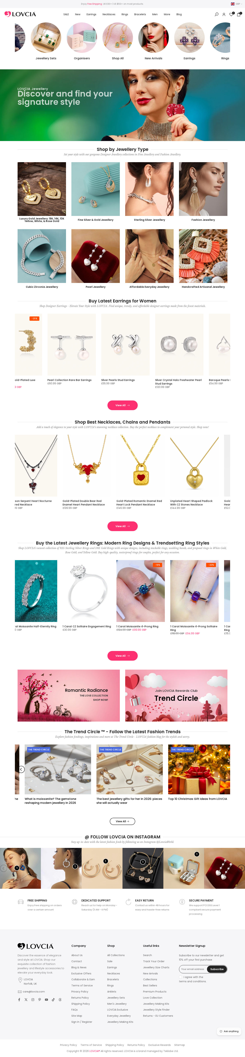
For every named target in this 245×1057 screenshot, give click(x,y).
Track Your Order (153, 961)
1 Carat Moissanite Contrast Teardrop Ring (217, 628)
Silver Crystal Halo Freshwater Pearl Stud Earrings (37, 381)
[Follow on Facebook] (19, 1000)
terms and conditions (192, 981)
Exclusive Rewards (160, 1045)
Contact (76, 961)
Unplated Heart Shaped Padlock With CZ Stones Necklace (58, 502)
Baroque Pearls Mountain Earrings (89, 380)
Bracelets (140, 14)
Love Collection (152, 997)
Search (147, 955)
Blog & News (78, 967)
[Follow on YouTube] (46, 1000)
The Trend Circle (32, 749)
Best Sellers (150, 985)
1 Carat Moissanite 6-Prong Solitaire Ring (114, 628)
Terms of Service (82, 985)
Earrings (91, 14)
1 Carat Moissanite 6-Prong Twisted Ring (168, 628)
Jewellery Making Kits (120, 1022)
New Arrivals (150, 973)
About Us (77, 955)
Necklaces (109, 14)
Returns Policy (80, 997)
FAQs (74, 1009)
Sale (109, 961)
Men (155, 14)
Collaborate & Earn (83, 979)
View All (121, 405)
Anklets (111, 991)
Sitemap (179, 1045)
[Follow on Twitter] (26, 1000)
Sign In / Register (81, 1022)
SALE (66, 14)
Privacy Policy (79, 991)
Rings (125, 14)
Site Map (76, 1016)
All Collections (116, 955)
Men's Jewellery (117, 1004)
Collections (150, 979)
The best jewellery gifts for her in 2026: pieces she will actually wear (123, 801)
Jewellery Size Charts (156, 967)
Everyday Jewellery (119, 1016)
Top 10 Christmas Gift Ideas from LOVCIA (190, 799)
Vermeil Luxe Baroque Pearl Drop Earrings (196, 381)
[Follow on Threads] (60, 1000)
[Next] (223, 769)
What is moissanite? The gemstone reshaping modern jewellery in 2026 (43, 801)
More (167, 14)
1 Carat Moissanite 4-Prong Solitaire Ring (60, 628)
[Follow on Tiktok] (53, 1000)
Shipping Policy (80, 1004)
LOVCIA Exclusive (117, 1009)
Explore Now (31, 119)
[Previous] (21, 769)
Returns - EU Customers (158, 1016)
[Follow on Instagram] (32, 1000)
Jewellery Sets (116, 997)
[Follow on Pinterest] (39, 1000)
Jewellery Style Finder (156, 1009)
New (77, 14)
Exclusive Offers (81, 973)
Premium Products (154, 991)
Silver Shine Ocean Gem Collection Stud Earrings (143, 381)
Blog (179, 14)
